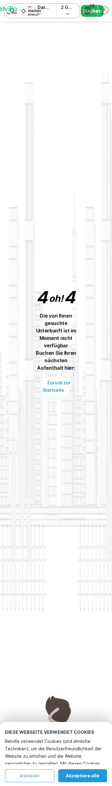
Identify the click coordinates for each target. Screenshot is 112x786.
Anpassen (30, 775)
